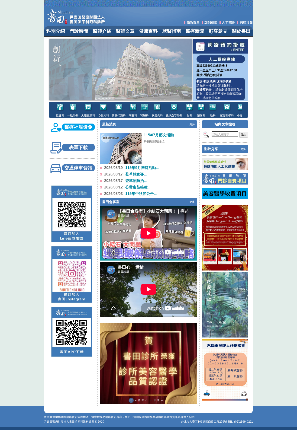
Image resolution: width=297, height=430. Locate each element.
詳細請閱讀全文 (154, 141)
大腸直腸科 (80, 115)
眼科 (205, 115)
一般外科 (65, 115)
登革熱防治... (136, 181)
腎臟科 (136, 115)
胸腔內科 (149, 115)
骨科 (181, 115)
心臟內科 (95, 115)
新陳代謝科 (111, 115)
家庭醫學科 (219, 115)
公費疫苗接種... (137, 187)
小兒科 (233, 115)
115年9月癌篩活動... (142, 168)
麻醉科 (125, 115)
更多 (192, 124)
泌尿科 (193, 115)
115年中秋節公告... (141, 194)
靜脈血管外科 (166, 115)
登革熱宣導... (136, 174)
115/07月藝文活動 (159, 135)
